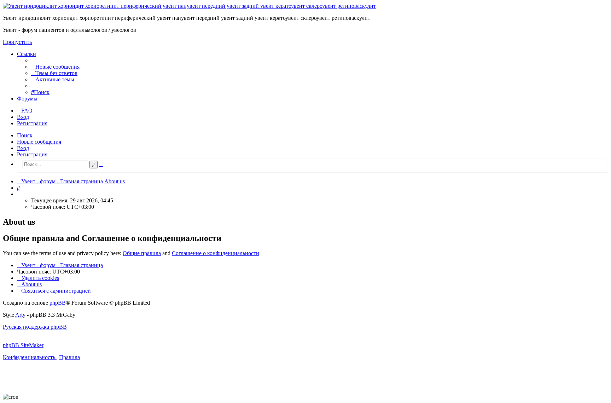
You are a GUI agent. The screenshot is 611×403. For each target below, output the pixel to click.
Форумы (27, 99)
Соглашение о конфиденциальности (215, 253)
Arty (20, 315)
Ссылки (26, 54)
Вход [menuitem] (23, 117)
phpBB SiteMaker (23, 345)
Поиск (25, 135)
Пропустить (17, 42)
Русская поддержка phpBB (35, 327)
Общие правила (142, 253)
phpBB (58, 303)
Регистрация (32, 154)
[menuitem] (55, 67)
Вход (23, 148)
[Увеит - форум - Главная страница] (189, 6)
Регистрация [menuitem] (32, 123)
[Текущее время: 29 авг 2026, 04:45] (19, 194)
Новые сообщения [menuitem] (39, 142)
